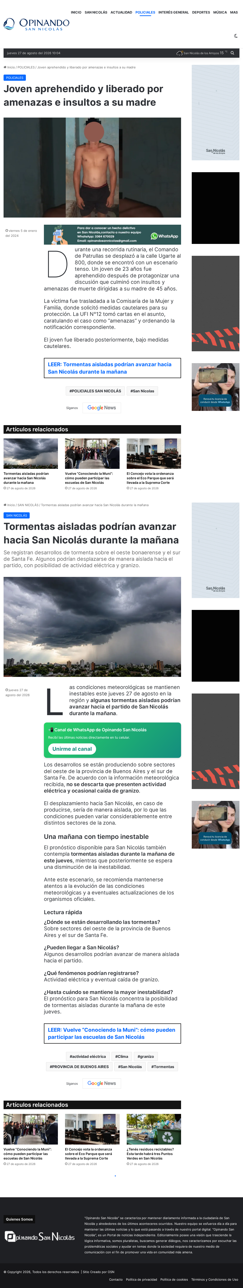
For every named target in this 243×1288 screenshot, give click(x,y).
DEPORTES (201, 12)
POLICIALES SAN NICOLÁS (96, 391)
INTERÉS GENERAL (174, 12)
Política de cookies (174, 1279)
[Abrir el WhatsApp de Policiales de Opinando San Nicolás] (112, 243)
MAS (234, 12)
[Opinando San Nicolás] (36, 24)
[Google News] (102, 408)
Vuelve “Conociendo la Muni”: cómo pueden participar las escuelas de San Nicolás (89, 478)
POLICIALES (145, 12)
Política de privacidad (141, 1279)
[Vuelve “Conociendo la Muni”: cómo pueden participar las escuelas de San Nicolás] (92, 453)
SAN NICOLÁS (96, 12)
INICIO (76, 12)
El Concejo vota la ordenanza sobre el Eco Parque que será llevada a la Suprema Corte (150, 478)
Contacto (116, 1279)
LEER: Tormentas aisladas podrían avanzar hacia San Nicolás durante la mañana (110, 368)
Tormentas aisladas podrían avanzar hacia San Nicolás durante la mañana (26, 478)
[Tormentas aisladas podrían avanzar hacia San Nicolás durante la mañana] (31, 453)
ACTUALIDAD (121, 12)
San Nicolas (143, 391)
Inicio (10, 67)
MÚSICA (220, 12)
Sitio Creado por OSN (98, 1272)
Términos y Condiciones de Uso (214, 1279)
